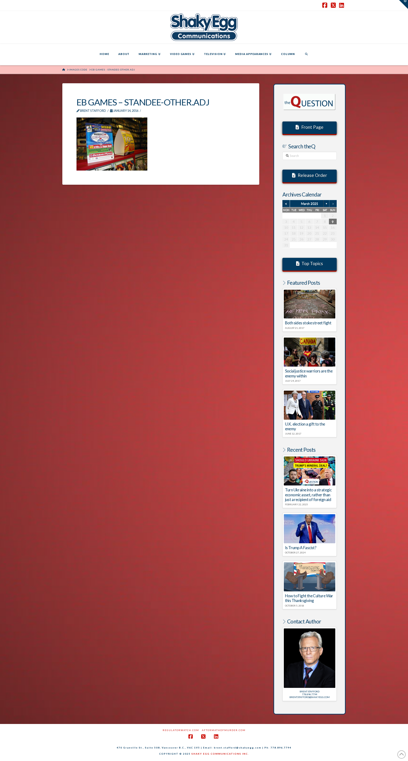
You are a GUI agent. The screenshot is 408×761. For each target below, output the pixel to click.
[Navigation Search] (306, 54)
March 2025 (309, 203)
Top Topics (312, 263)
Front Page (312, 127)
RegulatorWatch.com (181, 730)
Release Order (312, 175)
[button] (403, 4)
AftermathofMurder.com (224, 730)
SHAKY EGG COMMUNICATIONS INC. (220, 753)
